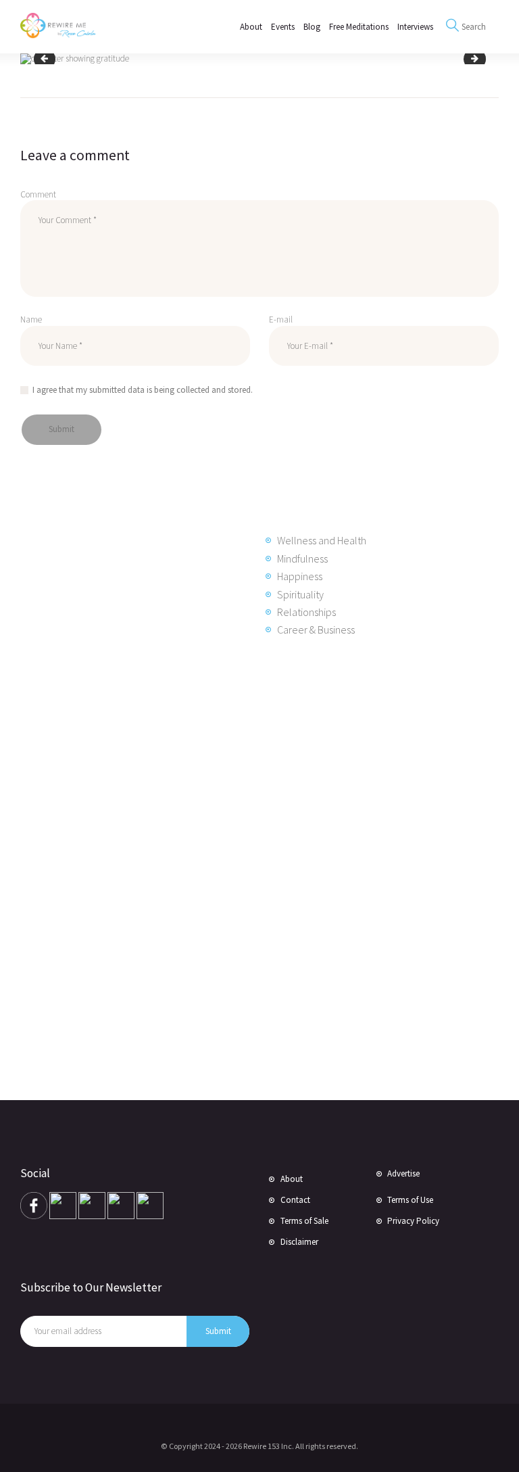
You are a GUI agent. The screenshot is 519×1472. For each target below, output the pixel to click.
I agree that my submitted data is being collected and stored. (142, 390)
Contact (295, 1200)
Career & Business (316, 629)
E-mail (281, 319)
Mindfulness (302, 558)
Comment (38, 194)
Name (31, 319)
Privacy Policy (413, 1221)
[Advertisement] (128, 867)
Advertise (403, 1173)
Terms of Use (410, 1200)
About (291, 1179)
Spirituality (300, 594)
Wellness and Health (321, 540)
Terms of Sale (304, 1221)
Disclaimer (299, 1242)
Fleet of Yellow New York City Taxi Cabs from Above (480, 58)
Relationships (306, 612)
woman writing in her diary (49, 58)
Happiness (299, 576)
